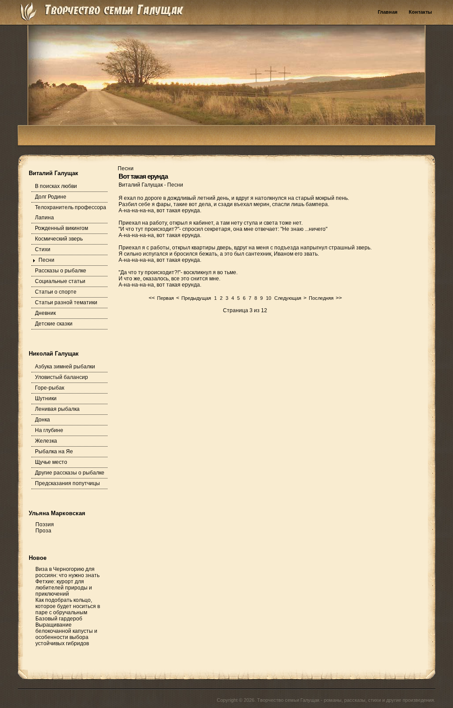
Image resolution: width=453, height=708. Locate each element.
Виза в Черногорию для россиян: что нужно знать (67, 572)
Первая (165, 298)
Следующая (287, 298)
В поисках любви (56, 186)
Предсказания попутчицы (67, 483)
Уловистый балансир (61, 377)
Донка (42, 420)
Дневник (45, 313)
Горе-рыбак (49, 388)
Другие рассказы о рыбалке (69, 473)
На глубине (49, 430)
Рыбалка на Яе (54, 451)
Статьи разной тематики (66, 302)
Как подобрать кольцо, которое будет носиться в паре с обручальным (67, 606)
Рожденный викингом (61, 228)
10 (268, 298)
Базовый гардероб (58, 619)
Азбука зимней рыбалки (65, 367)
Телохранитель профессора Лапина (70, 212)
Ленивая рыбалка (57, 409)
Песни (46, 260)
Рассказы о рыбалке (60, 271)
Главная (387, 12)
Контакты (420, 12)
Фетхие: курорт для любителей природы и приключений (63, 587)
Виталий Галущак (141, 185)
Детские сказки (54, 324)
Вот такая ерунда (143, 176)
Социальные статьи (60, 281)
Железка (46, 441)
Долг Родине (50, 197)
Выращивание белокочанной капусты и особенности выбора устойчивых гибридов (66, 634)
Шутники (46, 398)
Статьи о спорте (56, 292)
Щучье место (51, 462)
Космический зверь (59, 239)
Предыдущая (196, 298)
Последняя (321, 298)
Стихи (42, 249)
